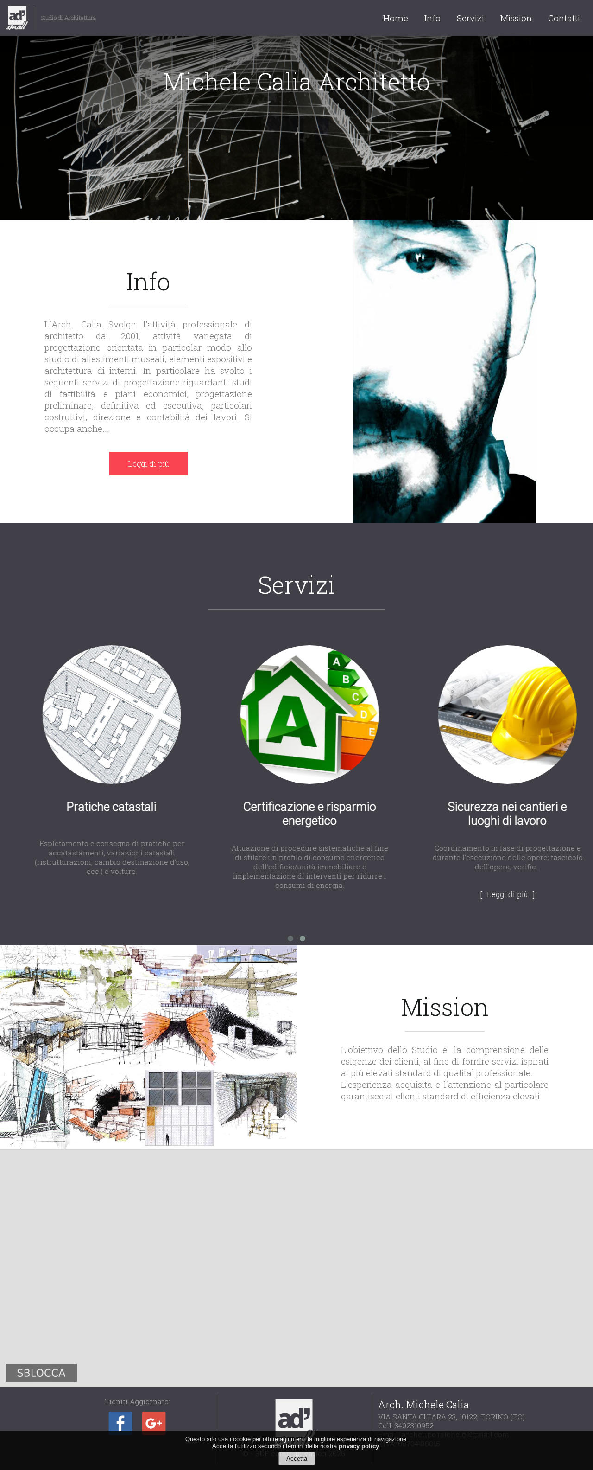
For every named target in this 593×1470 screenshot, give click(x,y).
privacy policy (359, 1446)
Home (395, 18)
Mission (516, 18)
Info (432, 18)
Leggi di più (148, 464)
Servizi (470, 18)
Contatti (564, 18)
